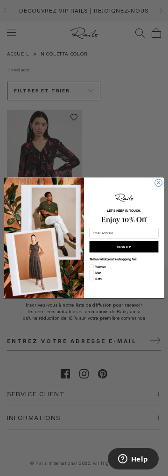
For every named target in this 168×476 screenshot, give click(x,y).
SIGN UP (124, 247)
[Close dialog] (158, 183)
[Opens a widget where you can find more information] (133, 459)
